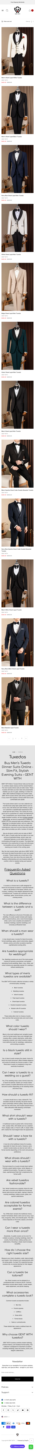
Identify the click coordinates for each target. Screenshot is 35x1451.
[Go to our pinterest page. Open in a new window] (27, 1410)
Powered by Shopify (23, 1440)
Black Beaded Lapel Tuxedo (10, 727)
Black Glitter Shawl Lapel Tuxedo (11, 610)
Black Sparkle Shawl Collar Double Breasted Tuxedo (17, 490)
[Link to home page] (17, 1434)
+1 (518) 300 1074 (9, 1403)
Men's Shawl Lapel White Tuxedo (11, 77)
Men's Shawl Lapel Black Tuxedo (11, 136)
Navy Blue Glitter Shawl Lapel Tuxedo (12, 669)
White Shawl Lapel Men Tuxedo (11, 254)
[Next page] (25, 738)
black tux (5, 823)
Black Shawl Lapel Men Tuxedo (11, 431)
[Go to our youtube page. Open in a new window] (23, 1410)
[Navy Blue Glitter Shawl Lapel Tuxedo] (17, 642)
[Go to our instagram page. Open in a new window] (8, 1410)
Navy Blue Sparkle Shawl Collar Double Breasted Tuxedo (16, 550)
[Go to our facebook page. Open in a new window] (3, 1410)
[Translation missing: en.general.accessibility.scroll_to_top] (31, 1440)
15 (21, 738)
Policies (4, 1387)
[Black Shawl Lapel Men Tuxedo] (17, 405)
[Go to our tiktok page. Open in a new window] (18, 1410)
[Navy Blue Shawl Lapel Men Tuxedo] (17, 169)
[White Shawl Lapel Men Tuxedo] (17, 228)
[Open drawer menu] (3, 10)
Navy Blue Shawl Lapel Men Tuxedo (12, 195)
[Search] (7, 10)
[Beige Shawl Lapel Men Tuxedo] (17, 287)
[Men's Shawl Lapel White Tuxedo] (17, 51)
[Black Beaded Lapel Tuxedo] (17, 701)
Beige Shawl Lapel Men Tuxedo (11, 313)
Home (13, 752)
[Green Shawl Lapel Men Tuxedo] (17, 346)
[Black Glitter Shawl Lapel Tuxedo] (17, 583)
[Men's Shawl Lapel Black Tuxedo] (17, 110)
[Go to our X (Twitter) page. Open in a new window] (13, 1410)
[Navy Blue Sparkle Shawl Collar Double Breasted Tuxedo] (17, 523)
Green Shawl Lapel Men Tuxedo (11, 372)
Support (5, 1392)
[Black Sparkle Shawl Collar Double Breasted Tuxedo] (17, 464)
